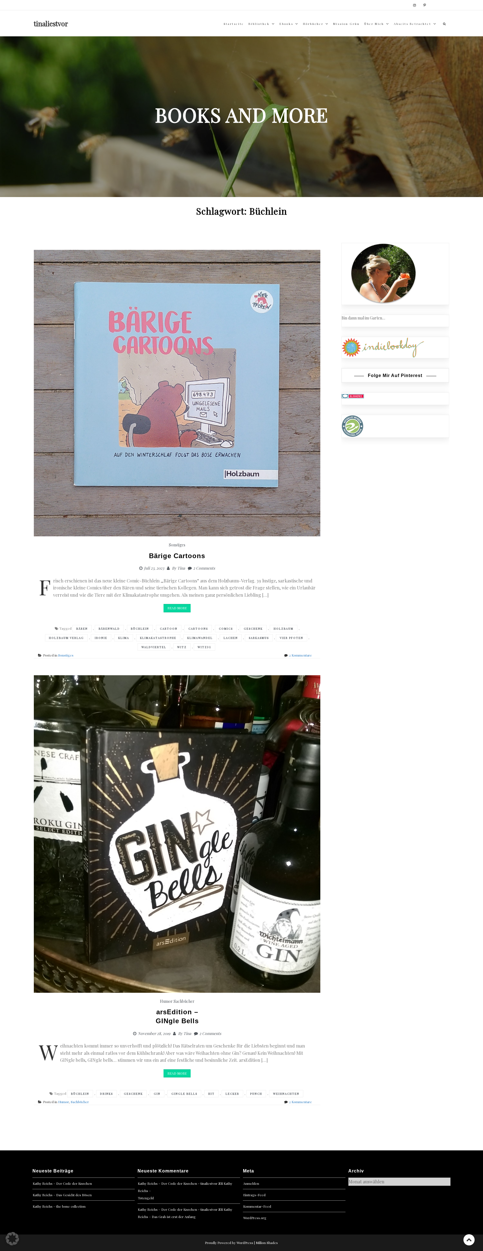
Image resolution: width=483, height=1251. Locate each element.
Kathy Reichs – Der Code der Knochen (62, 1183)
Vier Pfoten (291, 638)
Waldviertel (153, 647)
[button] (12, 1238)
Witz (182, 647)
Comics (226, 629)
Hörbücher (313, 24)
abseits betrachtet (412, 24)
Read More (177, 608)
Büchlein (140, 629)
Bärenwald (109, 629)
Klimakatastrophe (158, 638)
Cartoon (168, 629)
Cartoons (198, 629)
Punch (256, 1094)
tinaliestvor (51, 23)
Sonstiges (177, 545)
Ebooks (286, 24)
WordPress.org (254, 1218)
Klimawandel (200, 638)
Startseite (234, 24)
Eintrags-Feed (254, 1195)
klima (123, 638)
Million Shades (267, 1242)
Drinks (106, 1094)
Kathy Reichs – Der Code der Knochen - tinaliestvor (177, 1183)
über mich (374, 24)
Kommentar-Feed (257, 1206)
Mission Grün (346, 24)
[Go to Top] (469, 1240)
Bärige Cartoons (177, 556)
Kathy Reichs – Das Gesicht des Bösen (62, 1195)
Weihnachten (286, 1094)
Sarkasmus (259, 638)
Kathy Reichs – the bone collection (59, 1206)
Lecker (232, 1094)
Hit (211, 1094)
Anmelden (251, 1183)
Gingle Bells (184, 1094)
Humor (166, 1001)
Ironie (101, 638)
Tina (181, 568)
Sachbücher (184, 1001)
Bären (82, 629)
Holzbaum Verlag (66, 638)
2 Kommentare (300, 655)
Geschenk (253, 629)
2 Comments (204, 568)
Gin (157, 1094)
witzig (204, 647)
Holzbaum (283, 629)
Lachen (231, 638)
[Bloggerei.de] (353, 395)
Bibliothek (259, 24)
